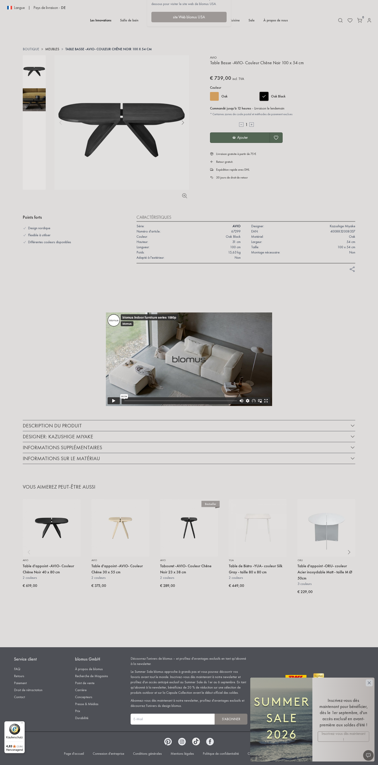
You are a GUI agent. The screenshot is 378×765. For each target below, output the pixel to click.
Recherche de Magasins (91, 676)
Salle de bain (129, 20)
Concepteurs (83, 697)
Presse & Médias (86, 704)
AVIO (213, 57)
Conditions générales (147, 753)
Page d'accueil (74, 753)
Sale (251, 20)
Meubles (52, 49)
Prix (77, 711)
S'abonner (231, 719)
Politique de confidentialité (221, 753)
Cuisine (234, 20)
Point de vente (84, 683)
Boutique (31, 49)
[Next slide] (182, 122)
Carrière (81, 690)
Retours (19, 676)
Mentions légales (182, 753)
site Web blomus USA (189, 16)
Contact (19, 697)
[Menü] (22, 724)
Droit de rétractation (28, 690)
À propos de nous (275, 20)
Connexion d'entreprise (108, 753)
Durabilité (81, 718)
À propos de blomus (89, 669)
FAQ (17, 669)
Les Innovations (100, 20)
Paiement (20, 683)
